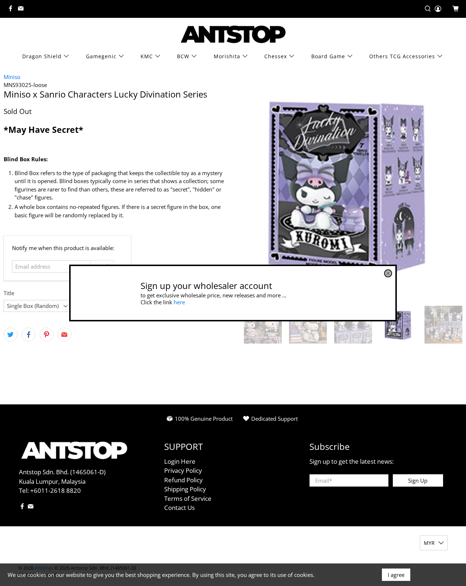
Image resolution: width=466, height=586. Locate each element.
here (179, 301)
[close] (388, 273)
